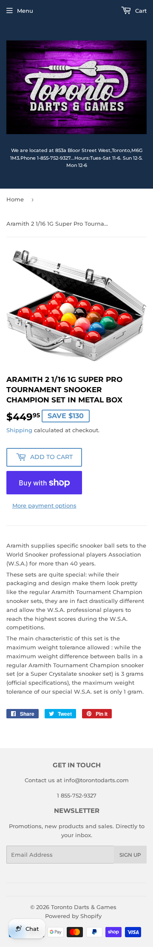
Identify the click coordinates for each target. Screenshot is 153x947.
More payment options (44, 505)
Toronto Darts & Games (83, 907)
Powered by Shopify (73, 916)
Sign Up (130, 855)
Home (15, 199)
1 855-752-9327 (76, 795)
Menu (25, 10)
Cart (140, 10)
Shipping (19, 430)
